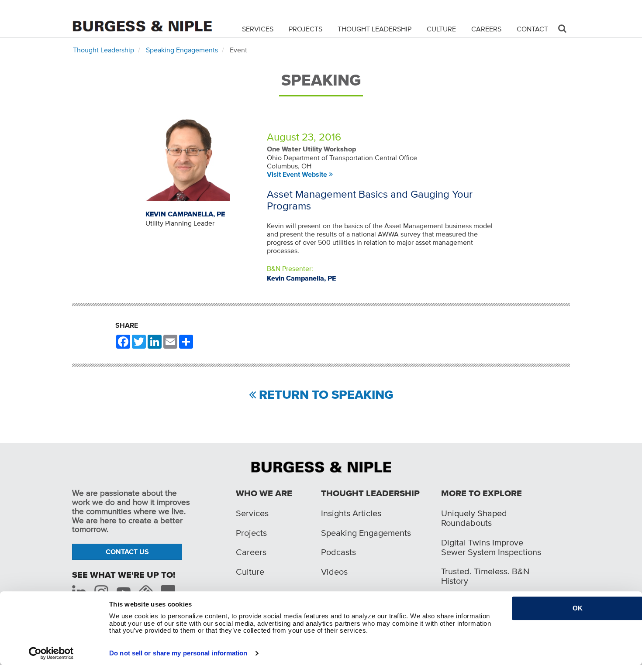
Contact (532, 29)
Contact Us (127, 551)
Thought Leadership (374, 29)
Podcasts (338, 552)
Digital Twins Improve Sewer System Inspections (491, 547)
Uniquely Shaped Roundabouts (474, 518)
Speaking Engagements (182, 50)
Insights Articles (351, 513)
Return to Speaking (326, 395)
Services (257, 29)
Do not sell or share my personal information (178, 653)
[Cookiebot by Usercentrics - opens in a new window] (51, 653)
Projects (305, 29)
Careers (486, 29)
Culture (441, 29)
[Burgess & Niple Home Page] (321, 466)
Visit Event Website (297, 174)
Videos (334, 571)
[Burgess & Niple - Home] (142, 18)
